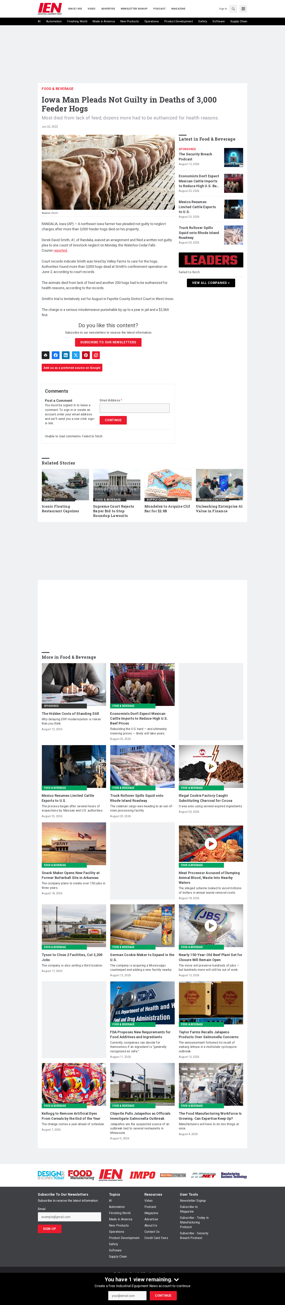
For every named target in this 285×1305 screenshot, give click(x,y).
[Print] (45, 355)
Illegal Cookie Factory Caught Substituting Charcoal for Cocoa (205, 797)
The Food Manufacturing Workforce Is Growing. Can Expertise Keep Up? (210, 1115)
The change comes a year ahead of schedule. (73, 1124)
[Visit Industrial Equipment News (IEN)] (111, 1175)
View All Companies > (211, 283)
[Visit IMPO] (142, 1175)
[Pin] (86, 355)
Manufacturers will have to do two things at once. (209, 1126)
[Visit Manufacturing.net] (203, 1175)
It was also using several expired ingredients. (211, 806)
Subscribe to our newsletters (108, 342)
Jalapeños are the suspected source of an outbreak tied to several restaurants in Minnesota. (139, 1128)
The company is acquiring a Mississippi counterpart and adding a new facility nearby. (141, 968)
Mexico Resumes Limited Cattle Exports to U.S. (197, 207)
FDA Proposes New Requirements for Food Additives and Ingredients (140, 1034)
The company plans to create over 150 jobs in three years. (73, 885)
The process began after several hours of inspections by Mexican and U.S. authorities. (72, 808)
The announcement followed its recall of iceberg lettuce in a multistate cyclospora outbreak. (208, 1047)
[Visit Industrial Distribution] (173, 1175)
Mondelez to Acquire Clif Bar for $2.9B (167, 508)
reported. (61, 250)
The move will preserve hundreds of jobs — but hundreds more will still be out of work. (209, 968)
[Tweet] (76, 355)
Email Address (111, 400)
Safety (49, 499)
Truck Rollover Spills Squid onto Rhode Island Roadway (199, 232)
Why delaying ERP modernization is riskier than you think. (71, 721)
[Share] (56, 355)
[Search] (233, 9)
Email (41, 1209)
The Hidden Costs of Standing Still (70, 714)
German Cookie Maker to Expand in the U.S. (142, 957)
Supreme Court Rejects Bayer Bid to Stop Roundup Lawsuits (113, 511)
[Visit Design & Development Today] (51, 1175)
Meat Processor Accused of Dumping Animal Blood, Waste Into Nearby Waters (209, 878)
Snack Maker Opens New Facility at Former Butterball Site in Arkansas (71, 875)
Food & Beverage (58, 89)
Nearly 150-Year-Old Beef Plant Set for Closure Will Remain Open (211, 957)
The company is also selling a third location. (72, 965)
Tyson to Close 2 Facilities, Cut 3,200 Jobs (72, 957)
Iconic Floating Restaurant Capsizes (60, 508)
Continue (163, 1295)
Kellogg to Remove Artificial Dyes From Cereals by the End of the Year (71, 1115)
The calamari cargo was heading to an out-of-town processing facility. (141, 808)
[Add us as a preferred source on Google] (96, 355)
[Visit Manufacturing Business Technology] (234, 1175)
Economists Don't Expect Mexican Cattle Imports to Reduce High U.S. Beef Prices (199, 181)
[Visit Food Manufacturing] (81, 1175)
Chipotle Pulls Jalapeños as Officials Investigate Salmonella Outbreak (140, 1115)
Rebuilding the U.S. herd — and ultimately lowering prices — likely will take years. (138, 731)
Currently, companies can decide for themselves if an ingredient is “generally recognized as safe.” (138, 1047)
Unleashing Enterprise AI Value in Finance (219, 508)
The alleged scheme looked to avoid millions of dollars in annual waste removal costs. (210, 890)
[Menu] (243, 9)
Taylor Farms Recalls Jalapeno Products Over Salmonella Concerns (208, 1034)
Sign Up (49, 1229)
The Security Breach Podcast (195, 156)
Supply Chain (157, 499)
